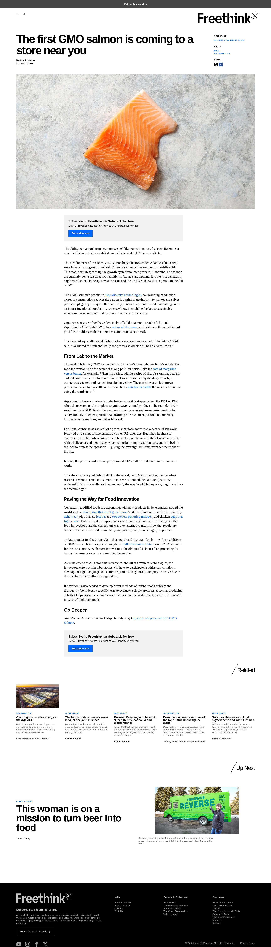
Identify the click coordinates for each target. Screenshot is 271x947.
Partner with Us (122, 905)
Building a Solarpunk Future (229, 40)
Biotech (216, 923)
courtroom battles (139, 387)
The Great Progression (175, 911)
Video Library (170, 914)
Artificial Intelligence (223, 902)
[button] (216, 64)
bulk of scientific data (137, 544)
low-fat (101, 516)
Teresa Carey (23, 838)
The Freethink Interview (175, 905)
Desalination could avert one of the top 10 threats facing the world (184, 720)
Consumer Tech (221, 914)
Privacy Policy (247, 943)
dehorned (70, 516)
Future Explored (171, 908)
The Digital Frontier (223, 905)
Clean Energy (72, 713)
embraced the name (124, 327)
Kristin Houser (73, 738)
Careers (118, 908)
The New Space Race (224, 917)
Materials (217, 920)
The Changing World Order (227, 911)
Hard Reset (169, 902)
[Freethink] (228, 17)
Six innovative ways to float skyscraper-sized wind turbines (233, 718)
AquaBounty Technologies (123, 295)
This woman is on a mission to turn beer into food (68, 818)
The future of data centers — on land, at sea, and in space (86, 718)
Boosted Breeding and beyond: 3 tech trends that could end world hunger (135, 720)
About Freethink (122, 902)
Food (216, 51)
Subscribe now (80, 233)
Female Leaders (24, 801)
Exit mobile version (135, 4)
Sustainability (222, 54)
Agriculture (120, 713)
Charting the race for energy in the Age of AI (36, 718)
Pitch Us (118, 911)
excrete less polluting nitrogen (132, 516)
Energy (216, 908)
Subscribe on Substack (33, 931)
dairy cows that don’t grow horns (105, 512)
